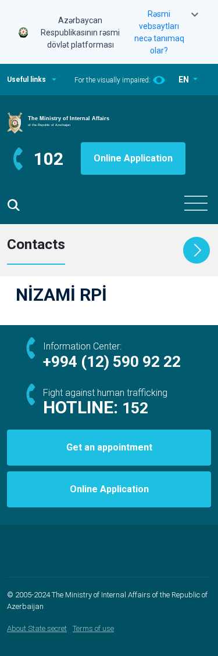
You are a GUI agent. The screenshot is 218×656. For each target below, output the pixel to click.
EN (184, 79)
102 (48, 159)
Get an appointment (109, 447)
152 (135, 408)
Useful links (26, 79)
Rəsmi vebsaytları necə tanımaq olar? (159, 32)
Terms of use (93, 628)
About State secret (37, 628)
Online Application (133, 158)
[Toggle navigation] (196, 203)
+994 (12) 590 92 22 (112, 361)
